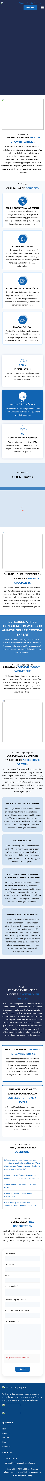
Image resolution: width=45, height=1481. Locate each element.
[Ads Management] (22, 239)
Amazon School (22, 327)
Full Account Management (22, 208)
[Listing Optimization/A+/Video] (22, 281)
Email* (7, 1275)
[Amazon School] (22, 320)
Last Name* (10, 1264)
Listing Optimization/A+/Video (22, 288)
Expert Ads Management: (22, 914)
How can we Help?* (12, 1321)
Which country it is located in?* (17, 1310)
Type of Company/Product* (16, 1299)
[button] (42, 7)
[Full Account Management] (22, 201)
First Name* (10, 1253)
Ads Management (22, 246)
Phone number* (11, 1286)
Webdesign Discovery (22, 1475)
